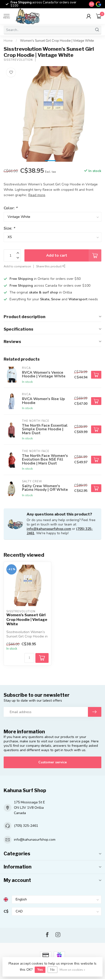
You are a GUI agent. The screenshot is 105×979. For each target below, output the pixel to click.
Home (8, 41)
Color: (10, 208)
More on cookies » (72, 970)
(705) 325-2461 (26, 825)
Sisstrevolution (18, 60)
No (52, 969)
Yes (40, 969)
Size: (9, 228)
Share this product (49, 266)
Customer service (52, 762)
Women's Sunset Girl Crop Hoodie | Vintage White (57, 41)
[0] (98, 16)
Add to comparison (17, 266)
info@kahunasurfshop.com (49, 528)
